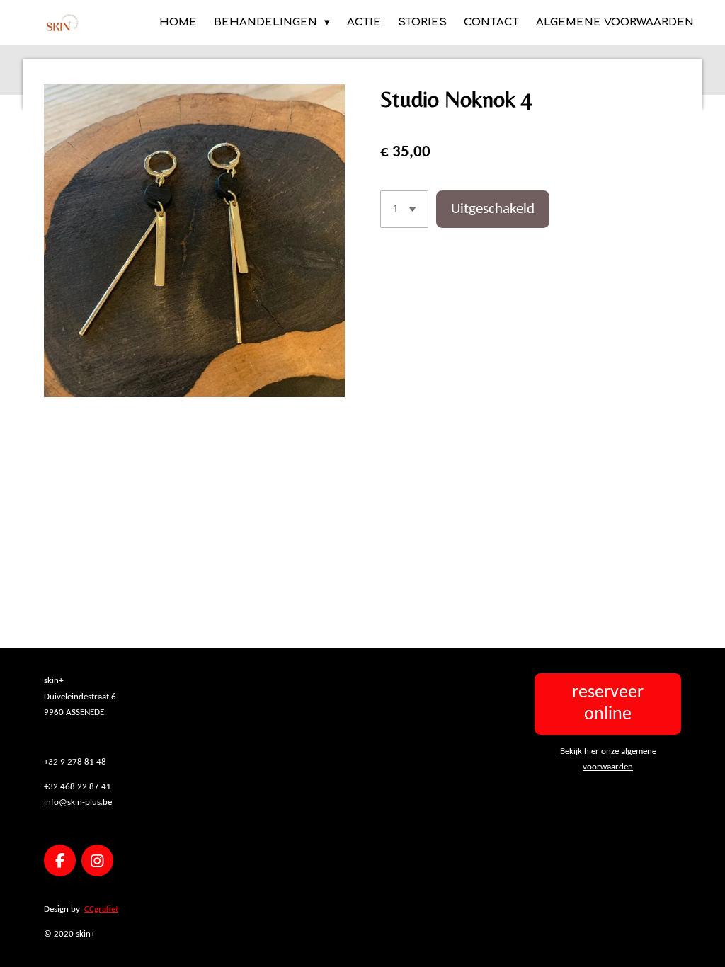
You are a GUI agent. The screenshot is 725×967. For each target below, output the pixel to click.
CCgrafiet (101, 909)
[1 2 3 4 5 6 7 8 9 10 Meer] (404, 209)
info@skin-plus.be (78, 802)
